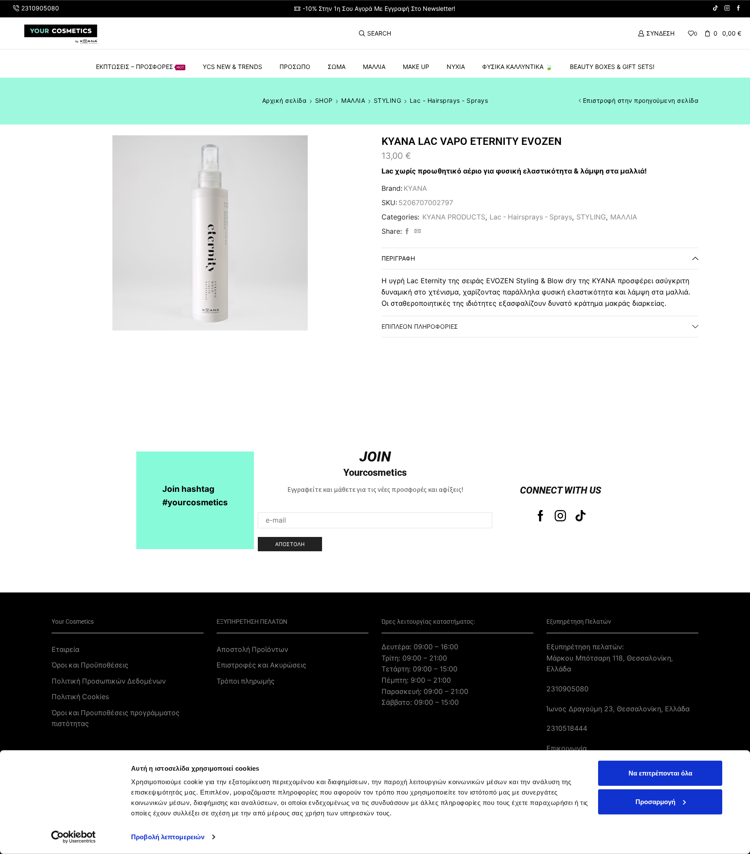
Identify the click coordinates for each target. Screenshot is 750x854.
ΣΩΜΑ (336, 66)
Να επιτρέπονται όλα (660, 773)
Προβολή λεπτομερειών (167, 837)
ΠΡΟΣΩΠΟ (295, 66)
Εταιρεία (65, 649)
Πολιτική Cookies (80, 697)
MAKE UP (416, 66)
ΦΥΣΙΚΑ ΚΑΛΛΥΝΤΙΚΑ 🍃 (517, 66)
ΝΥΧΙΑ (456, 66)
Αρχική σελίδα (284, 100)
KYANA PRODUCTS (453, 217)
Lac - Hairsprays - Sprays (449, 100)
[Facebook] (738, 8)
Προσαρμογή (655, 801)
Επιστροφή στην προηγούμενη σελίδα (641, 100)
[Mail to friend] (416, 231)
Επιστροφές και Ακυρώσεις (261, 665)
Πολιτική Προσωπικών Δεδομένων (109, 681)
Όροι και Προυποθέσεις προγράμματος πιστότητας (116, 718)
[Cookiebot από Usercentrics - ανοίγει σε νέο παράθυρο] (74, 837)
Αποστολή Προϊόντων (252, 649)
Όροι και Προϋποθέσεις (90, 665)
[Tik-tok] (580, 515)
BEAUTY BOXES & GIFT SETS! (612, 66)
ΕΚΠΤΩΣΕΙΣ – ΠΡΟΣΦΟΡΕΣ (140, 66)
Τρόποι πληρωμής (246, 681)
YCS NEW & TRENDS (232, 66)
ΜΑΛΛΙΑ (374, 66)
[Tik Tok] (715, 8)
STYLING (387, 100)
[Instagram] (727, 8)
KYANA (415, 188)
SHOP (324, 100)
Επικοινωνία (566, 748)
